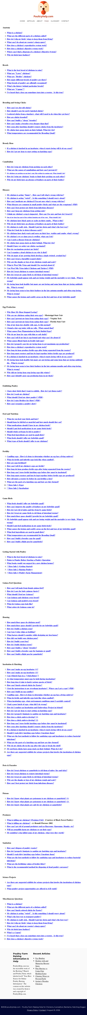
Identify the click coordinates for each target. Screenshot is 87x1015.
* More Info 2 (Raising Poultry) (20, 569)
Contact (65, 21)
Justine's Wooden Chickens (41, 982)
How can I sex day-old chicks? (19, 107)
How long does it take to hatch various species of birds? (29, 682)
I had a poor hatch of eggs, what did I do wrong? (27, 704)
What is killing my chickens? (18, 823)
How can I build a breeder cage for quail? (24, 538)
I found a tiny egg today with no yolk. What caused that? (30, 328)
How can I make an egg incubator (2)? (22, 672)
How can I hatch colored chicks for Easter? (24, 685)
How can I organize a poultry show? (21, 403)
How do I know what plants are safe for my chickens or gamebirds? (34, 804)
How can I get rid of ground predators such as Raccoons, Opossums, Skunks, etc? (40, 826)
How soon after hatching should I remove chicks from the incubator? (35, 126)
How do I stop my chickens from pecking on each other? (30, 166)
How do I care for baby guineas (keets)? (23, 591)
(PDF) (51, 268)
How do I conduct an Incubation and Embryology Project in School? (35, 707)
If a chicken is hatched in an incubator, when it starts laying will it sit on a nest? (39, 148)
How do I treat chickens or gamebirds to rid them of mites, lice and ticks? (37, 770)
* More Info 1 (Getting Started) (20, 566)
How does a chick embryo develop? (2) (22, 720)
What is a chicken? (14, 32)
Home (22, 21)
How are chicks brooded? (17, 117)
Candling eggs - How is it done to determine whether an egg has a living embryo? (40, 456)
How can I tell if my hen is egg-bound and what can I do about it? (34, 337)
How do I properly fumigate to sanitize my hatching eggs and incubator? (36, 713)
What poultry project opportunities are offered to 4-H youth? (32, 888)
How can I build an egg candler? (20, 691)
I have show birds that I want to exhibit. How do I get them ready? (34, 391)
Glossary (55, 21)
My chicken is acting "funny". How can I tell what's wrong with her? (35, 195)
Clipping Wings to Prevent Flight (42, 977)
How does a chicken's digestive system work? (25, 48)
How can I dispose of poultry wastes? (22, 848)
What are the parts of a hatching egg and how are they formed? (33, 481)
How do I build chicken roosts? (19, 644)
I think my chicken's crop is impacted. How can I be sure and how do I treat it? (39, 214)
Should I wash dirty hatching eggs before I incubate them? (31, 733)
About (39, 21)
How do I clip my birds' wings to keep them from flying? (30, 39)
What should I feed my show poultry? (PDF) (25, 397)
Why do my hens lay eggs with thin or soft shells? (27, 334)
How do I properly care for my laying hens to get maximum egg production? (38, 344)
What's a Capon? (14, 932)
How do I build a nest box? (18, 641)
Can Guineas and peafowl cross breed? (23, 600)
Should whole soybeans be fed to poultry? (24, 431)
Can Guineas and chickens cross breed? (23, 597)
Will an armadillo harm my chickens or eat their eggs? (29, 829)
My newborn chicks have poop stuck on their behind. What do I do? (35, 748)
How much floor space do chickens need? (23, 622)
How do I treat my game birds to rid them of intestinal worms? (32, 274)
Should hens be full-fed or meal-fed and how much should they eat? (34, 422)
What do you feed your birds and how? (23, 419)
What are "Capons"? (15, 89)
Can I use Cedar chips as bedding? (21, 631)
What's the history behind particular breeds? (25, 86)
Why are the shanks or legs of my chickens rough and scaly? (31, 262)
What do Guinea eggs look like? (20, 603)
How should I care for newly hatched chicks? (25, 110)
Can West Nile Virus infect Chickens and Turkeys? (27, 268)
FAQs (46, 21)
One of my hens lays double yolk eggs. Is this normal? (29, 324)
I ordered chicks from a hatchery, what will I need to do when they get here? (38, 114)
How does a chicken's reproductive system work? (27, 45)
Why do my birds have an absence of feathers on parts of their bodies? (35, 179)
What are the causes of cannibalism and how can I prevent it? (32, 170)
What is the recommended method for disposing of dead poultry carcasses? (37, 867)
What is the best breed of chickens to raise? (24, 70)
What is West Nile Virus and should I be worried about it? (31, 265)
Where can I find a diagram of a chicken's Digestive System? (31, 51)
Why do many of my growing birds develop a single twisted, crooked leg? (36, 255)
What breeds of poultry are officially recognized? (27, 82)
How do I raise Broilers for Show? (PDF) (23, 400)
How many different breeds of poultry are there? (27, 79)
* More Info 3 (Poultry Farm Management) (24, 572)
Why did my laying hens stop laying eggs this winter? (28, 372)
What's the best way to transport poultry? (24, 916)
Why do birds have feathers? (18, 54)
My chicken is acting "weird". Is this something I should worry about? (36, 198)
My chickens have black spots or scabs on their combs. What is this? (35, 220)
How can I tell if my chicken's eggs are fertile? (25, 466)
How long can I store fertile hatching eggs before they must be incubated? (37, 472)
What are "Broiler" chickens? (19, 76)
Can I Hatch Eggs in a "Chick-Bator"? (23, 675)
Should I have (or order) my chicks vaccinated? (26, 246)
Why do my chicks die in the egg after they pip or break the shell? (34, 745)
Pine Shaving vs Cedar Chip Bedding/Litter (41, 971)
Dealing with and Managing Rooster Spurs (42, 963)
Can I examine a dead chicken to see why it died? (27, 252)
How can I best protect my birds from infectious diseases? (30, 207)
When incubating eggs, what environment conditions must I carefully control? (39, 701)
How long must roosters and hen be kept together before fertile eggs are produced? (41, 353)
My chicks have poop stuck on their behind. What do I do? (31, 130)
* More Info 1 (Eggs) (15, 485)
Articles (31, 21)
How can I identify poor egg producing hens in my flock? (30, 375)
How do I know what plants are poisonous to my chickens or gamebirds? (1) (38, 798)
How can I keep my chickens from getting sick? (26, 210)
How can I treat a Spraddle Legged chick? (24, 258)
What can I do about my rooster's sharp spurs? (26, 42)
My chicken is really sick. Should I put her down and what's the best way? (37, 227)
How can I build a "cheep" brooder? (22, 120)
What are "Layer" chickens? (18, 73)
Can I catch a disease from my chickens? (23, 239)
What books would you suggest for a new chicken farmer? (30, 563)
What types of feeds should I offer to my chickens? (27, 441)
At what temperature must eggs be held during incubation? (31, 678)
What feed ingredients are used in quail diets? (25, 434)
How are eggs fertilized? (17, 462)
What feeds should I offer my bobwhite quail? (25, 438)
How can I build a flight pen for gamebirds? (25, 541)
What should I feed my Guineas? (20, 594)
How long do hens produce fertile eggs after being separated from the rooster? (39, 350)
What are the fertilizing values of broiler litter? (26, 863)
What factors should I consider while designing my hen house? (32, 635)
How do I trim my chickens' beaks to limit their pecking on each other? (36, 176)
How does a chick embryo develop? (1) (22, 717)
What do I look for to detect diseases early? (24, 230)
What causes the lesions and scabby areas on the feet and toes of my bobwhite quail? (41, 296)
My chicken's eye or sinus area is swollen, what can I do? (30, 236)
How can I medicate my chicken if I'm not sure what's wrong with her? (36, 201)
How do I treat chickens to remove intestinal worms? (28, 271)
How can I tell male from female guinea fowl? (25, 588)
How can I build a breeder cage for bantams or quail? (29, 651)
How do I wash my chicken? (18, 394)
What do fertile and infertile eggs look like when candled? (31, 459)
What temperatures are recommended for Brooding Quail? (31, 133)
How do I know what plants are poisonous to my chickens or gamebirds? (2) (38, 801)
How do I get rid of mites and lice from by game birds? (29, 509)
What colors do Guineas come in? (20, 607)
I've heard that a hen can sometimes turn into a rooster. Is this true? (35, 92)
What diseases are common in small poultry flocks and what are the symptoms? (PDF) (42, 204)
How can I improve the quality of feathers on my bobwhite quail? (33, 506)
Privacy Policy (32, 1010)
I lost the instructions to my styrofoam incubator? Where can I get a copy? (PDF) (40, 688)
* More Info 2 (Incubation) (18, 488)
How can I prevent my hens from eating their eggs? (28, 318)
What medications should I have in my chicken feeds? (28, 425)
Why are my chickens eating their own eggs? (25, 315)
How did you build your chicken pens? (22, 638)
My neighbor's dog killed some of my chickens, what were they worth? (35, 832)
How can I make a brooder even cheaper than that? (28, 123)
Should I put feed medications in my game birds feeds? (29, 428)
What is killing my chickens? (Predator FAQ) (25, 820)
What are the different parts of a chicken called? (27, 35)
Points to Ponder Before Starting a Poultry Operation (28, 560)
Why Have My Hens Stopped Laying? (22, 312)
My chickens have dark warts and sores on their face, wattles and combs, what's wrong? (43, 233)
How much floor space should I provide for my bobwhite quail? (32, 516)
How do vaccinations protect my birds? (23, 249)
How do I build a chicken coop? (20, 628)
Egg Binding (40, 958)
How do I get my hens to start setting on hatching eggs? (29, 151)
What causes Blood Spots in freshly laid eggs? (25, 340)
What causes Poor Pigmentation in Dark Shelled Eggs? (29, 331)
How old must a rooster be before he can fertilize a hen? (30, 478)
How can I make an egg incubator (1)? (22, 669)
